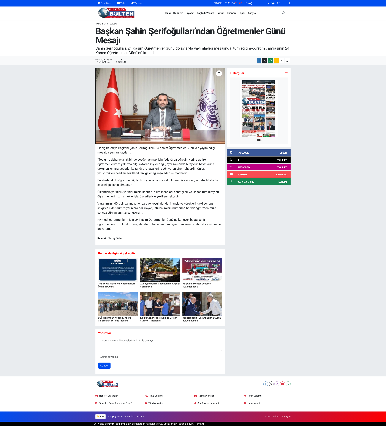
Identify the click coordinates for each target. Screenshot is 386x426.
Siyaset (190, 13)
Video (123, 3)
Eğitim (220, 13)
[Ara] (283, 13)
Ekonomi (232, 13)
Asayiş (252, 13)
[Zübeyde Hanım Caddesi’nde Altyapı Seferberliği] (160, 269)
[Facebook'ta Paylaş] (259, 60)
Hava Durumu (156, 395)
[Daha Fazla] (276, 60)
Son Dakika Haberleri (208, 403)
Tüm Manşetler (155, 403)
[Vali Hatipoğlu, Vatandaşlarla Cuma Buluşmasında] (202, 303)
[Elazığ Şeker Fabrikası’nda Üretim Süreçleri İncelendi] (160, 303)
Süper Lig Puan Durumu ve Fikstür (116, 403)
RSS (102, 416)
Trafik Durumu (254, 395)
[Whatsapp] (288, 383)
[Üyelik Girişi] (288, 3)
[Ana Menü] (289, 13)
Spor (242, 13)
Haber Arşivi (254, 403)
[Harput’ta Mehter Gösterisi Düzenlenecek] (202, 269)
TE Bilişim (285, 416)
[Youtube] (282, 383)
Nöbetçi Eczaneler (108, 395)
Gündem (178, 13)
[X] (271, 383)
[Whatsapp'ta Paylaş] (270, 60)
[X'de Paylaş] (264, 60)
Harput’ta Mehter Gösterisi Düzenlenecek (196, 285)
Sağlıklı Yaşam (205, 13)
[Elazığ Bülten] (117, 13)
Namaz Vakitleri (206, 395)
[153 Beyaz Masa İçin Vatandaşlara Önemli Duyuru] (118, 269)
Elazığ (167, 13)
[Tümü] (286, 72)
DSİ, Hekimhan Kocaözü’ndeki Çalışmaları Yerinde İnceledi (114, 319)
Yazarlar (138, 3)
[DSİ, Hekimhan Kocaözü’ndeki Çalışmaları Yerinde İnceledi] (118, 303)
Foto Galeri (106, 3)
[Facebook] (265, 383)
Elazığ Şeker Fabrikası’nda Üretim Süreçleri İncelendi (158, 319)
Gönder (104, 365)
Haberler (100, 24)
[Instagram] (276, 383)
